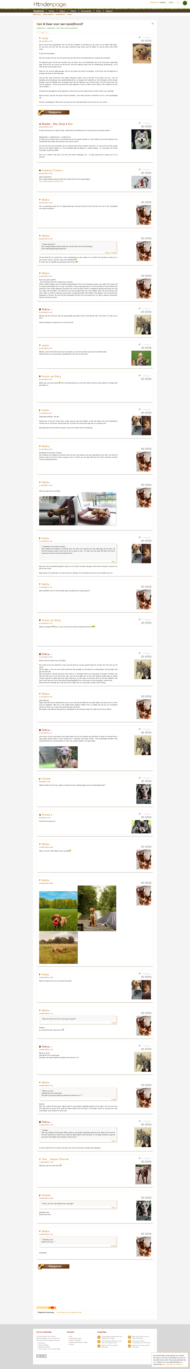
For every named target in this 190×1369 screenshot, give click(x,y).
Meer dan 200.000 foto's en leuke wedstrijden (140, 1337)
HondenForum (41, 28)
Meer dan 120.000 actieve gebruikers (110, 1346)
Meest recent (37, 14)
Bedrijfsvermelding (44, 1347)
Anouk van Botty (51, 376)
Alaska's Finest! (51, 170)
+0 (142, 41)
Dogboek (109, 11)
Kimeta (46, 814)
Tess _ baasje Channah (55, 1159)
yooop (45, 345)
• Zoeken (69, 14)
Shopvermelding (43, 1345)
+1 (142, 348)
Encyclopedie (86, 11)
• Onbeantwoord (60, 14)
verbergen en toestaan (174, 1364)
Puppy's (62, 11)
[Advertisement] (91, 1290)
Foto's (98, 11)
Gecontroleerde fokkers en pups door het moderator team (111, 1342)
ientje (45, 38)
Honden (52, 11)
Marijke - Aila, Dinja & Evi (57, 123)
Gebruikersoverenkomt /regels (78, 1342)
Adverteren (41, 1343)
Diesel (45, 778)
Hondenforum (38, 11)
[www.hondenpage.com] (50, 8)
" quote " (148, 41)
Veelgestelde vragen (75, 1338)
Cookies (71, 1344)
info (163, 1364)
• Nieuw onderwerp (48, 14)
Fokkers (73, 11)
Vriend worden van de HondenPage (49, 1349)
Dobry (45, 309)
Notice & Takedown (75, 1340)
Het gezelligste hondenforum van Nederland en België (112, 1337)
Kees (45, 410)
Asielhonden (51, 28)
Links (70, 1336)
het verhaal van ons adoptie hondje (69, 1312)
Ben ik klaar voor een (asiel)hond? (67, 28)
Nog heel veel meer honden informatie (140, 1346)
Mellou (46, 199)
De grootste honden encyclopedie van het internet (141, 1342)
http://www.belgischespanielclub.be (51, 181)
